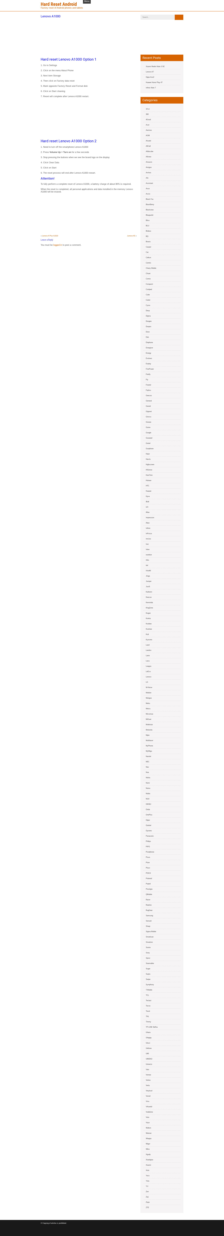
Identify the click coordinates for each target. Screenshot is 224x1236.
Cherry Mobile (151, 268)
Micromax (149, 714)
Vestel (148, 1096)
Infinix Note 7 (151, 88)
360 (147, 114)
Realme (149, 905)
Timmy (148, 1022)
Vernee (148, 1075)
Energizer (149, 348)
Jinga (148, 576)
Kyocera (149, 640)
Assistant (149, 183)
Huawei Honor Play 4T (154, 82)
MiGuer (148, 719)
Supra (148, 974)
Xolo (147, 1170)
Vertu (148, 1085)
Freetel (148, 385)
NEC (147, 762)
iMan (147, 512)
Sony (148, 953)
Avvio (148, 194)
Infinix (148, 528)
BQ (147, 236)
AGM (148, 135)
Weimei (148, 1133)
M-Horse (149, 687)
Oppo (148, 820)
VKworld (149, 1107)
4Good (148, 120)
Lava (147, 661)
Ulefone (149, 1048)
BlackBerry (150, 204)
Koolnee (149, 629)
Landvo (148, 650)
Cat (147, 252)
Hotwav (148, 480)
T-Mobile (149, 990)
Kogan (148, 613)
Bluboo (148, 231)
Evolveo (149, 358)
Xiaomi (148, 1165)
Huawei (148, 491)
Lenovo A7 (150, 72)
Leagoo (148, 666)
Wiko (148, 1149)
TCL (147, 995)
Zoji (147, 1197)
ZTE (147, 1207)
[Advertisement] (89, 37)
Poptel (148, 884)
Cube (148, 295)
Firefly (148, 374)
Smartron (149, 942)
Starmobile (150, 963)
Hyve (148, 496)
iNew (147, 523)
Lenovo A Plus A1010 (50, 236)
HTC (147, 486)
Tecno (148, 1006)
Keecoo (149, 597)
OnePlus (149, 815)
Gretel (148, 443)
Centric (148, 263)
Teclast (148, 1000)
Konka (148, 618)
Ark (147, 178)
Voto (147, 1117)
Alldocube (149, 151)
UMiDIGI (149, 1059)
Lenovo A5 (131, 236)
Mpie (147, 735)
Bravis (148, 242)
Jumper (148, 581)
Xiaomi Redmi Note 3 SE (155, 66)
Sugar (148, 969)
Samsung (149, 916)
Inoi (147, 544)
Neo (147, 767)
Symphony (150, 985)
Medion (148, 693)
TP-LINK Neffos (152, 1027)
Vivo (147, 1101)
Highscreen (150, 464)
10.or (148, 109)
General (149, 401)
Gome (148, 427)
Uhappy (149, 1038)
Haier (148, 454)
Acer (147, 125)
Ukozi (148, 1043)
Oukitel (148, 825)
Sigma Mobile (151, 931)
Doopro (148, 326)
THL (147, 1016)
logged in (57, 245)
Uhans (148, 1032)
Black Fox (149, 199)
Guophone (149, 449)
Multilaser (149, 740)
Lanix (148, 656)
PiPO (148, 847)
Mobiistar (149, 724)
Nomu (148, 788)
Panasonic (150, 836)
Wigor (148, 1144)
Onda (148, 809)
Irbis (147, 560)
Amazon (149, 162)
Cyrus (148, 305)
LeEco (148, 671)
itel (147, 565)
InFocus (149, 533)
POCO (148, 873)
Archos (148, 173)
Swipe (148, 979)
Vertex (148, 1080)
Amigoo (149, 167)
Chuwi (148, 273)
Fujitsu (148, 390)
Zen (147, 1192)
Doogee (149, 321)
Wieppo (148, 1138)
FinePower (150, 369)
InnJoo (148, 539)
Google (148, 433)
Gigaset (149, 411)
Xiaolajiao (149, 1160)
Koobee (149, 624)
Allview (148, 157)
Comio (148, 279)
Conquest (149, 284)
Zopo (148, 1202)
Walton (148, 1128)
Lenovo (148, 677)
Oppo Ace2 (150, 77)
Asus (148, 188)
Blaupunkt (149, 215)
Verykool (149, 1091)
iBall (147, 502)
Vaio (147, 1069)
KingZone (149, 608)
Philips (148, 841)
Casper (148, 247)
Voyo (148, 1123)
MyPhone (149, 746)
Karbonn (149, 592)
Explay (148, 364)
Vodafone (149, 1112)
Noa (147, 772)
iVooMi (148, 571)
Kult (147, 634)
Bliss (148, 220)
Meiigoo (149, 698)
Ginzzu (148, 417)
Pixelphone (150, 852)
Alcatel (148, 141)
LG (147, 682)
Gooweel (149, 438)
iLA (147, 507)
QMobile (149, 894)
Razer (148, 900)
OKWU (148, 804)
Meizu (148, 709)
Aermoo (149, 130)
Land (147, 645)
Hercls (148, 459)
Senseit (149, 921)
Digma (148, 316)
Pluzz (148, 868)
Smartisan (149, 937)
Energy (148, 353)
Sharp (148, 926)
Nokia (148, 778)
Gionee (148, 422)
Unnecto (149, 1064)
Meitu (148, 703)
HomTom (149, 475)
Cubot (148, 300)
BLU (147, 226)
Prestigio (149, 889)
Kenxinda (149, 602)
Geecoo (149, 395)
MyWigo (149, 751)
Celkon (148, 257)
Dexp (148, 311)
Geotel (148, 406)
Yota (147, 1181)
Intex (148, 549)
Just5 (148, 587)
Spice (148, 958)
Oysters (149, 831)
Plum (148, 862)
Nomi (148, 783)
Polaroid (149, 878)
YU (147, 1186)
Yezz (148, 1176)
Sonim (148, 947)
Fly (147, 380)
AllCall (148, 146)
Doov (148, 332)
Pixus (148, 857)
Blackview (149, 210)
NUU (147, 799)
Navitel (148, 756)
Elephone (149, 342)
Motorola (149, 730)
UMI (147, 1054)
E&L (147, 337)
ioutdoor (149, 555)
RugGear (149, 910)
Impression (150, 518)
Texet (148, 1011)
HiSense (149, 470)
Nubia (148, 793)
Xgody (148, 1154)
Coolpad (149, 289)
